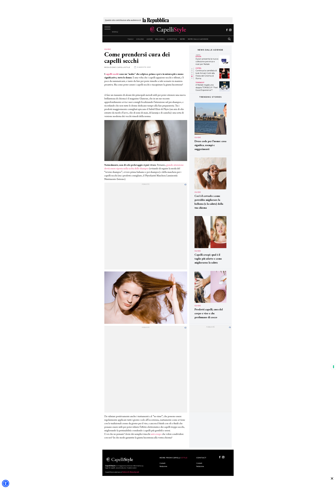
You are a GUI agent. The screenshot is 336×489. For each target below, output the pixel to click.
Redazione (163, 466)
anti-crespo (156, 433)
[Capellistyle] (168, 30)
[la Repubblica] (156, 20)
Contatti (162, 463)
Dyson (198, 56)
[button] (191, 68)
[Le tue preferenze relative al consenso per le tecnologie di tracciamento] (333, 366)
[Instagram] (230, 30)
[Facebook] (226, 30)
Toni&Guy (200, 82)
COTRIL (198, 68)
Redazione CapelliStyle (117, 67)
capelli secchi (112, 73)
